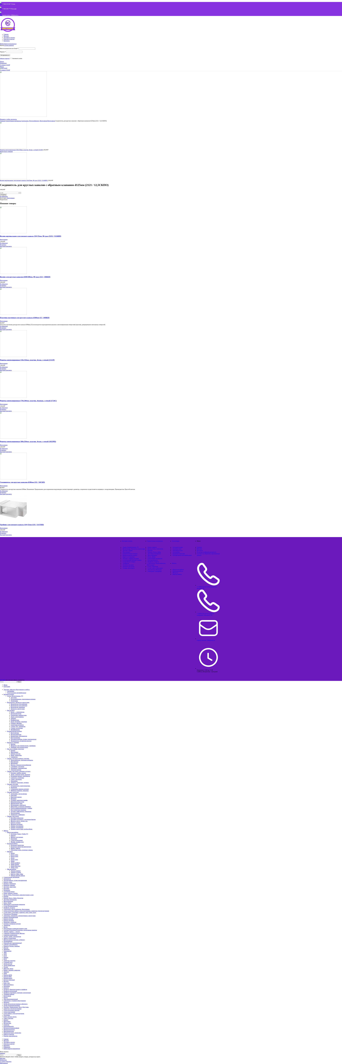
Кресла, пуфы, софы (17, 874)
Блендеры (14, 795)
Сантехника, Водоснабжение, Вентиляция (34, 121)
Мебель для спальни (17, 837)
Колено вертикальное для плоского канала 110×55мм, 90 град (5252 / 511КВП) (30, 236)
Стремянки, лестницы (17, 766)
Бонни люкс (14, 855)
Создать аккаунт (9, 45)
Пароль (3, 52)
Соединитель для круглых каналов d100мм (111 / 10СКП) (22, 482)
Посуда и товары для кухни (15, 749)
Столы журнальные (17, 840)
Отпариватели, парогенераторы (20, 786)
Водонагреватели (16, 734)
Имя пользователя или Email (9, 48)
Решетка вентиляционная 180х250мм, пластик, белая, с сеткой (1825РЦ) (28, 441)
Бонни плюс (14, 856)
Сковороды (14, 757)
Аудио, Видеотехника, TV (15, 696)
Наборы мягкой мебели (18, 875)
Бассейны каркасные (17, 818)
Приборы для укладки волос (19, 747)
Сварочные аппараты (17, 725)
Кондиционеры (15, 737)
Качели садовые (15, 822)
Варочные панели (16, 797)
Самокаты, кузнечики (17, 778)
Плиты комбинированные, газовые (21, 808)
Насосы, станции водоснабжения (21, 765)
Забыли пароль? (5, 58)
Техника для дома (12, 784)
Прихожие (14, 838)
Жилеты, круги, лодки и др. (19, 821)
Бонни (13, 853)
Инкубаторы (14, 761)
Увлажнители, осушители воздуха (21, 741)
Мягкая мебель (11, 869)
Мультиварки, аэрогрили (18, 805)
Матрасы (10, 851)
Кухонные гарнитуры (17, 845)
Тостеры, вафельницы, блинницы (21, 811)
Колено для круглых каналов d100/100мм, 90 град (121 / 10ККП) (25, 277)
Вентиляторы (15, 733)
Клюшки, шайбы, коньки (18, 773)
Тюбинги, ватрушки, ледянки (20, 782)
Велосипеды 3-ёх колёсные (19, 704)
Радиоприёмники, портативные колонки (23, 699)
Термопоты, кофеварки (18, 814)
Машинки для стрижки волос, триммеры (23, 745)
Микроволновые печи (17, 802)
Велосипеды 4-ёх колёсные (19, 705)
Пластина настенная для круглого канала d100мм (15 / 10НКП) (24, 318)
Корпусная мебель (12, 832)
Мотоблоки (14, 763)
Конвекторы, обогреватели (19, 736)
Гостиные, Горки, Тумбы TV (19, 834)
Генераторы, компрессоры (19, 715)
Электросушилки (16, 770)
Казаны (13, 750)
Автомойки (10, 691)
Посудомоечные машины (18, 810)
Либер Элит (14, 867)
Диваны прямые (16, 871)
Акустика (14, 697)
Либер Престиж (15, 866)
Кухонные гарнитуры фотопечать (21, 846)
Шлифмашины (15, 729)
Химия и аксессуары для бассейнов (21, 829)
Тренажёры (14, 781)
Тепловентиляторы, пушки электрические (23, 739)
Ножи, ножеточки (16, 755)
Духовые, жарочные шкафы (19, 800)
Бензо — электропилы (17, 712)
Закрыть (2, 1053)
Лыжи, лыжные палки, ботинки (20, 774)
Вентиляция (51, 121)
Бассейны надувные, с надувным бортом (23, 819)
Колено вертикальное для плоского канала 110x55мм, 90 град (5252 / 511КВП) (24, 180)
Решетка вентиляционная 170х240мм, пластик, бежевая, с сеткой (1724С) (28, 401)
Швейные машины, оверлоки (20, 790)
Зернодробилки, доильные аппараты (22, 760)
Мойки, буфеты (15, 848)
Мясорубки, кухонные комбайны (21, 806)
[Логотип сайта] (11, 31)
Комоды (13, 835)
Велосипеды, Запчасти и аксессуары (18, 702)
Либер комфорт (15, 863)
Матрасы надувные (16, 824)
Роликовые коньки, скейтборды (20, 776)
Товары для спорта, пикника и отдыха (18, 771)
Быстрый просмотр (6, 246)
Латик (12, 858)
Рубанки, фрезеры (16, 723)
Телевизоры (14, 701)
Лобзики (13, 718)
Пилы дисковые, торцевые (19, 721)
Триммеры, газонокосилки (19, 768)
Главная (2, 121)
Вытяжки (13, 798)
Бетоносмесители (16, 713)
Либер (13, 861)
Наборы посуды (15, 753)
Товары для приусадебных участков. (18, 758)
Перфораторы (15, 720)
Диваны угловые (16, 872)
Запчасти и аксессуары (18, 709)
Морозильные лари (16, 803)
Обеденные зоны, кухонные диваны (22, 850)
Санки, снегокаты (16, 779)
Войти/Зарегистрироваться (12, 1048)
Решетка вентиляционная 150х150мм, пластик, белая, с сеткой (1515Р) (21, 150)
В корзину (3, 194)
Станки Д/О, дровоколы (18, 726)
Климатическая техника (14, 731)
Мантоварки (14, 752)
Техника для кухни (13, 792)
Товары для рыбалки (17, 827)
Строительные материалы (13, 121)
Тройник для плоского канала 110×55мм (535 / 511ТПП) (22, 525)
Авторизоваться (5, 55)
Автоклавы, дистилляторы (19, 794)
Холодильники (15, 813)
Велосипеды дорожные (18, 707)
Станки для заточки (17, 728)
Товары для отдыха (13, 816)
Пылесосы (14, 787)
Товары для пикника (17, 826)
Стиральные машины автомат (20, 789)
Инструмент (11, 710)
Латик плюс (14, 859)
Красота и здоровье (13, 742)
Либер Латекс (15, 864)
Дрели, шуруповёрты (17, 717)
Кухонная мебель (12, 843)
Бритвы (13, 744)
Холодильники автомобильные (16, 693)
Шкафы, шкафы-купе (17, 842)
